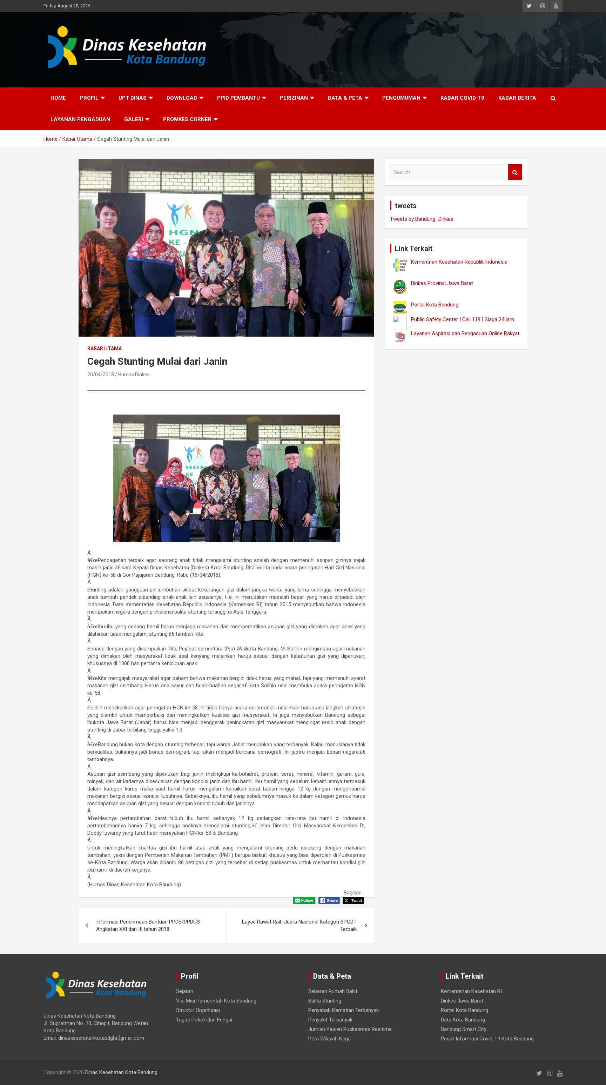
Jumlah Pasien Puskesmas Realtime (350, 1029)
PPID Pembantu (238, 98)
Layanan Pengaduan (80, 119)
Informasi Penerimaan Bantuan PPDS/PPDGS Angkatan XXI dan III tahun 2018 (148, 925)
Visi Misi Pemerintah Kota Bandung (216, 1001)
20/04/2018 (100, 374)
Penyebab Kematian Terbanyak (343, 1010)
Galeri (133, 119)
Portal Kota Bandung (464, 1010)
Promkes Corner (187, 119)
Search (515, 172)
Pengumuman (401, 98)
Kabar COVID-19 (462, 98)
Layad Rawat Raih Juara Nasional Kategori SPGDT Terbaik (299, 925)
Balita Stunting (324, 1001)
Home (58, 98)
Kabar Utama (104, 348)
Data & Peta (345, 98)
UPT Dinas (133, 98)
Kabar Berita (517, 98)
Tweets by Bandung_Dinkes (421, 219)
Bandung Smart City (463, 1029)
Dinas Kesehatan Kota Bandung (121, 1072)
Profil (89, 98)
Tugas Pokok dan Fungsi (204, 1020)
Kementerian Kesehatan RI (471, 991)
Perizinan (294, 98)
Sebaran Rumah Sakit (332, 991)
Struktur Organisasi (198, 1010)
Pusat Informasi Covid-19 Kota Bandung (487, 1039)
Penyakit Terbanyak (330, 1020)
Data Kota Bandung (463, 1020)
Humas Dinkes (134, 374)
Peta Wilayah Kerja (329, 1039)
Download (182, 98)
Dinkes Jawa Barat (462, 1001)
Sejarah (184, 991)
